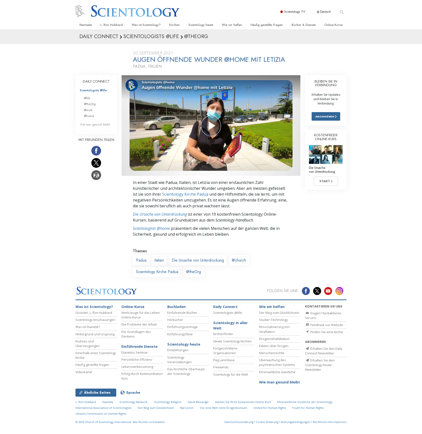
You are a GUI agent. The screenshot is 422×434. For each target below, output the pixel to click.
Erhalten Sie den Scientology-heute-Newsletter (320, 365)
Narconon (187, 408)
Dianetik (107, 402)
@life (87, 98)
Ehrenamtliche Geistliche (277, 372)
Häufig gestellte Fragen (267, 24)
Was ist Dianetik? (87, 327)
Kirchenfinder (223, 334)
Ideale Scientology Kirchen (232, 341)
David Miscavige (198, 402)
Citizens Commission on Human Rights (100, 413)
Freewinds (221, 367)
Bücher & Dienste (304, 24)
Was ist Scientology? (146, 24)
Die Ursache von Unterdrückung (160, 214)
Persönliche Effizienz (136, 359)
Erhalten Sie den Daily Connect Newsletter (323, 350)
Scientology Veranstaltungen (179, 359)
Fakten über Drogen (273, 346)
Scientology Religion (167, 402)
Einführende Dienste (139, 346)
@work (88, 110)
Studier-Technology (273, 320)
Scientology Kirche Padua (185, 194)
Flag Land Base (224, 360)
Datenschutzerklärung (238, 422)
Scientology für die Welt (230, 374)
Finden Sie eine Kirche (326, 332)
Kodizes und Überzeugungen (87, 343)
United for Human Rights (270, 408)
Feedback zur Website (326, 325)
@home (89, 116)
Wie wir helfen (232, 24)
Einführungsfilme (180, 334)
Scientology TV (294, 11)
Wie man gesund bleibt (95, 124)
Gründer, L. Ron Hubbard (93, 312)
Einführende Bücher (182, 312)
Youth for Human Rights (308, 408)
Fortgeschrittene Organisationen (225, 350)
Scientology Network (133, 402)
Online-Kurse (333, 24)
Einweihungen (177, 350)
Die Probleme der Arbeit (139, 324)
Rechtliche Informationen (330, 422)
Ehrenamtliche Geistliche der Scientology (304, 402)
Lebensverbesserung (137, 366)
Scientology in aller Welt (230, 325)
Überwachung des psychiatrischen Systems (277, 362)
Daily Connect (225, 306)
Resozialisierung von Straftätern (274, 329)
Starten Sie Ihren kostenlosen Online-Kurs (243, 402)
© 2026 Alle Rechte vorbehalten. (120, 422)
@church (239, 260)
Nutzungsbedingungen (295, 422)
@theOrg (193, 272)
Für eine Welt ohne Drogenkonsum (223, 408)
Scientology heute (201, 24)
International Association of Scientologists (103, 408)
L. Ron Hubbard (111, 24)
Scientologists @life (93, 90)
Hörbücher (175, 320)
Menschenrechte (271, 353)
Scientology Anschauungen (95, 320)
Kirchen (174, 24)
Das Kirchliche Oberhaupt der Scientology (185, 371)
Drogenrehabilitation (274, 339)
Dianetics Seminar (134, 352)
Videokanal (83, 372)
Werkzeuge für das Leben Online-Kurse (140, 314)
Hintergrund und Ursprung (95, 334)
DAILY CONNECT (96, 81)
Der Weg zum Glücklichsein (279, 312)
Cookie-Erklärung (267, 422)
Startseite (85, 24)
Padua (141, 260)
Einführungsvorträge (182, 327)
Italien (159, 260)
